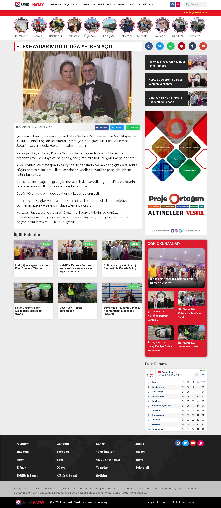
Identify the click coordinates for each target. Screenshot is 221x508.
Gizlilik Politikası (108, 459)
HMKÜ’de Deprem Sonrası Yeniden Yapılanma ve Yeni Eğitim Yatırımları (76, 268)
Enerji (139, 459)
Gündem (23, 443)
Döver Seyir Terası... (189, 346)
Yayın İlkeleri (105, 451)
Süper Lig (167, 372)
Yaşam (140, 451)
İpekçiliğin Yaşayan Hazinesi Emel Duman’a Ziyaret (33, 267)
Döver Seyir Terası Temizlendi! (71, 309)
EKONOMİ (98, 4)
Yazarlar (102, 467)
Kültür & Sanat (27, 475)
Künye (100, 443)
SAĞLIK (111, 4)
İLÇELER (69, 4)
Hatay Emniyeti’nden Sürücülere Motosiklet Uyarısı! (28, 310)
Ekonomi (23, 451)
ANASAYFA (56, 4)
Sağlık (139, 443)
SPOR (121, 4)
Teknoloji (142, 467)
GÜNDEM (85, 4)
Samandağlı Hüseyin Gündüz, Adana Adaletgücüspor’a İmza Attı (122, 310)
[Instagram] (178, 4)
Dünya (21, 467)
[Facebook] (172, 4)
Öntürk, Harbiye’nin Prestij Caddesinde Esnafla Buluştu (121, 267)
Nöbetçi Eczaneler (195, 12)
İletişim (101, 475)
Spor (20, 459)
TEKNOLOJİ (134, 4)
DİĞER (146, 4)
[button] (102, 127)
